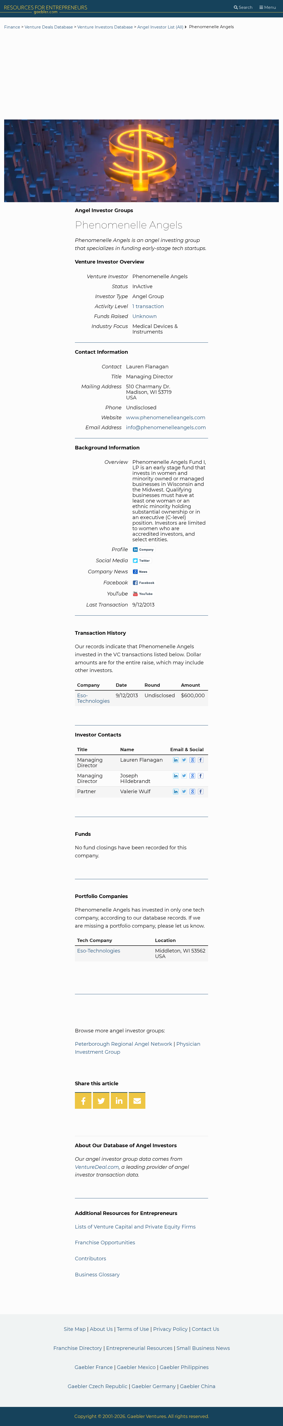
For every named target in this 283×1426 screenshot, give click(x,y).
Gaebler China (198, 1386)
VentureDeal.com (97, 1167)
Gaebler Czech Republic (97, 1386)
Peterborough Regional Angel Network (123, 1044)
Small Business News (203, 1348)
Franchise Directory (77, 1348)
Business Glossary (97, 1275)
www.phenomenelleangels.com (165, 417)
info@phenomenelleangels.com (166, 427)
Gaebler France (94, 1367)
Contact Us (205, 1329)
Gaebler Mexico (136, 1367)
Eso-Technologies (93, 698)
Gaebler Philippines (184, 1367)
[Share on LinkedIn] (119, 1100)
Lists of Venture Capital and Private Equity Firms (135, 1227)
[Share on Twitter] (101, 1100)
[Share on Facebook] (83, 1100)
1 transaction (148, 306)
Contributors (90, 1259)
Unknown (144, 316)
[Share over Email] (137, 1100)
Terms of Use (133, 1329)
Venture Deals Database (49, 27)
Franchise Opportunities (105, 1243)
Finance (12, 27)
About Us (101, 1329)
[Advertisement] (141, 75)
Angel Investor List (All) (161, 27)
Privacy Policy (170, 1329)
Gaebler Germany (154, 1386)
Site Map (75, 1329)
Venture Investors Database (105, 27)
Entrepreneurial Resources (139, 1348)
